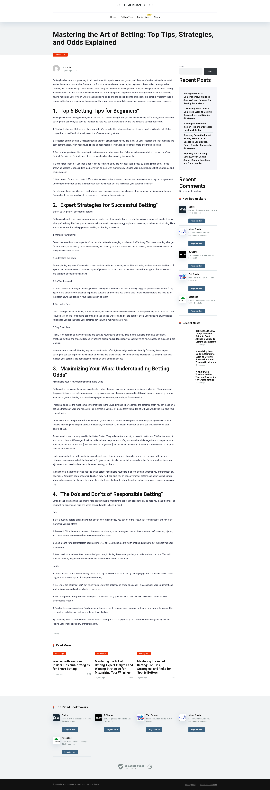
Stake (191, 206)
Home (113, 17)
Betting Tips (127, 17)
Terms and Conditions (208, 785)
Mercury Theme (93, 784)
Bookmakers (143, 17)
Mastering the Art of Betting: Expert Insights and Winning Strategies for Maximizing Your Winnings (114, 667)
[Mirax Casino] (182, 234)
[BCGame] (182, 257)
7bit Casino (194, 274)
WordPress (81, 784)
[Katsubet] (182, 302)
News (157, 17)
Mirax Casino (195, 229)
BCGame (193, 252)
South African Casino (135, 5)
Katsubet (193, 297)
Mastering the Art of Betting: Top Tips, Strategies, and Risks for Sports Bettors (154, 667)
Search (182, 66)
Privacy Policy (190, 785)
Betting (56, 633)
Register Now (196, 221)
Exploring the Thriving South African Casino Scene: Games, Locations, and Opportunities (197, 158)
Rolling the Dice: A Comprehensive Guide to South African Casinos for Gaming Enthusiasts (197, 98)
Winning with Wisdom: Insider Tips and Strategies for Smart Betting (71, 665)
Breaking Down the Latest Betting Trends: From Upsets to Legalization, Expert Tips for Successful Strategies (198, 142)
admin (68, 67)
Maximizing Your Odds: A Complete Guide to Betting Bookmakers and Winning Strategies (198, 113)
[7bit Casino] (182, 279)
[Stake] (182, 212)
